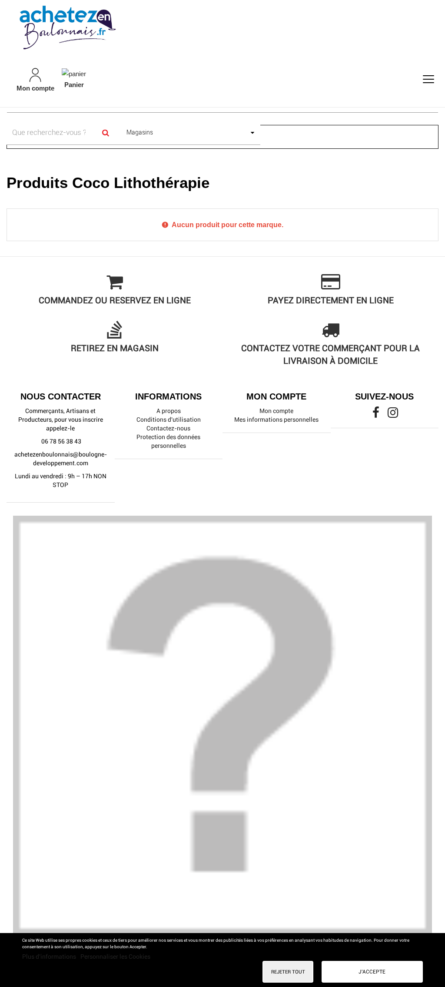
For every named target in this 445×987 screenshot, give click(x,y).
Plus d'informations (49, 956)
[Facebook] (376, 414)
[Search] (105, 132)
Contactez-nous (168, 428)
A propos (168, 410)
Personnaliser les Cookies (115, 956)
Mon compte (276, 410)
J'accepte (372, 972)
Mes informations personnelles (276, 419)
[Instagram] (393, 414)
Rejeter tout (288, 972)
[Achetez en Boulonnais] (222, 27)
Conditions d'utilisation (168, 419)
